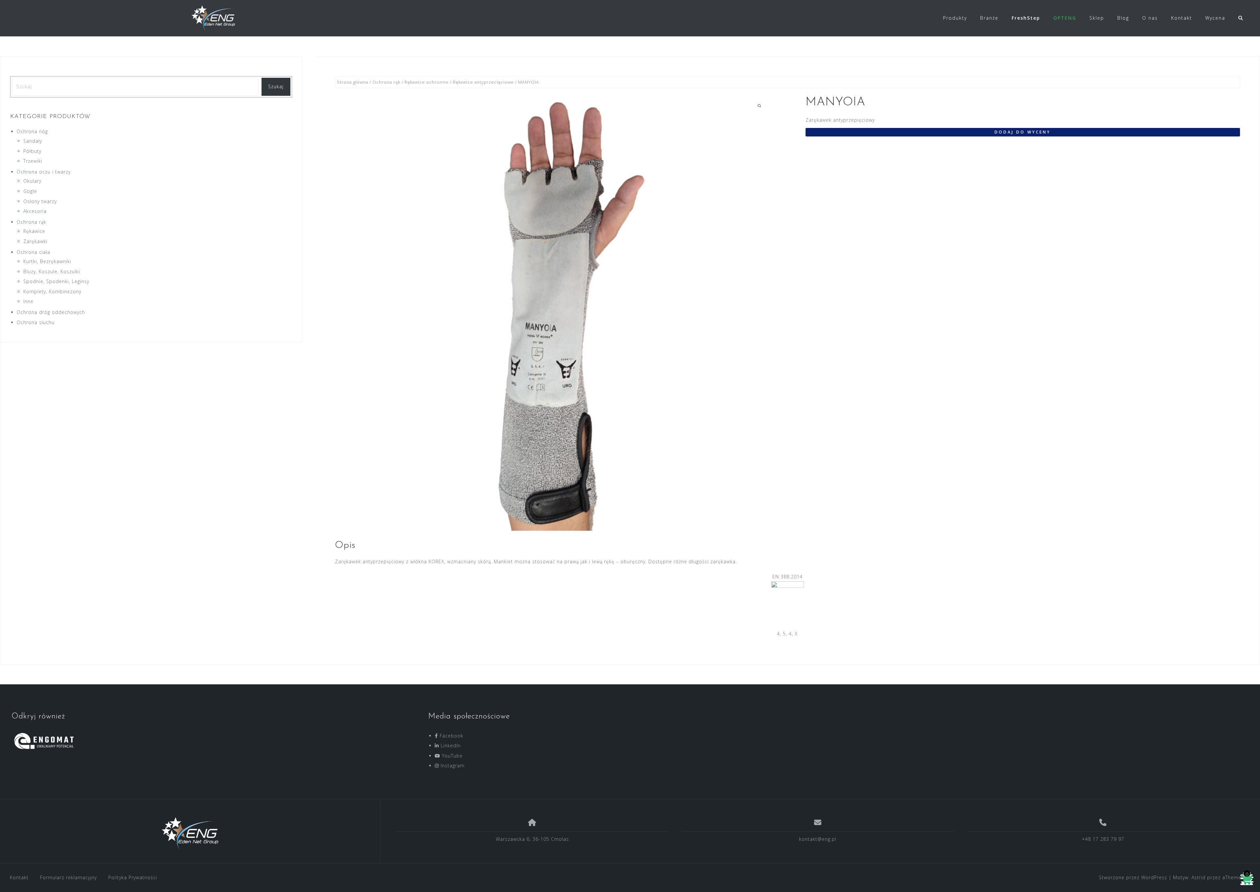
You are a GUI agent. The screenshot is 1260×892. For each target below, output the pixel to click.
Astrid (1198, 877)
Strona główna (352, 82)
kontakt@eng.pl (817, 839)
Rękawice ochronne (427, 82)
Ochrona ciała (33, 252)
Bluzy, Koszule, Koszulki (51, 271)
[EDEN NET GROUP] (190, 833)
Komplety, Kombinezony (52, 291)
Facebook (450, 736)
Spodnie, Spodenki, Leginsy (56, 281)
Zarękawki (35, 241)
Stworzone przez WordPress (1133, 877)
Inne (28, 301)
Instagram (452, 765)
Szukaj (276, 86)
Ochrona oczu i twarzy (44, 172)
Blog (1123, 18)
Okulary (32, 181)
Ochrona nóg (32, 131)
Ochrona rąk (386, 82)
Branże (989, 18)
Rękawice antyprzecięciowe (483, 82)
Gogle (30, 191)
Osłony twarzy (40, 201)
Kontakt (1181, 18)
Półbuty (32, 151)
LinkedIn (450, 745)
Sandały (32, 141)
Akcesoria (35, 211)
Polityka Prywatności (132, 877)
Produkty (955, 18)
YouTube (451, 756)
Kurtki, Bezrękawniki (47, 261)
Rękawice (34, 231)
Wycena (1215, 18)
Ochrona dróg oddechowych (51, 312)
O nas (1150, 18)
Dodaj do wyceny (1023, 132)
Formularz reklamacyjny (68, 877)
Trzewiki (32, 161)
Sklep (1096, 18)
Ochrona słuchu (35, 322)
